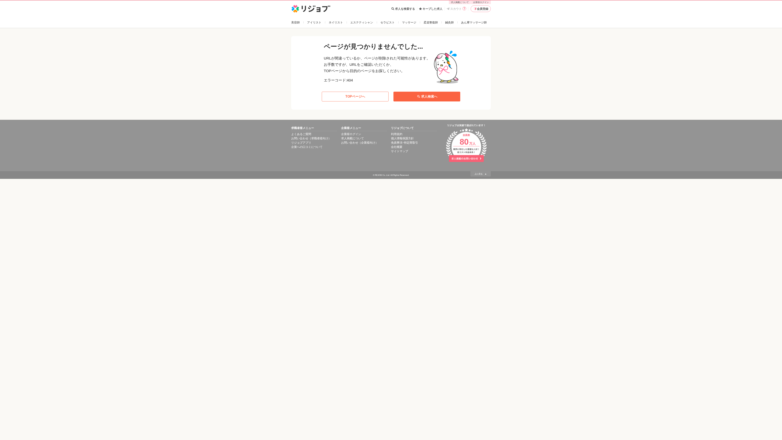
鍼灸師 (449, 22)
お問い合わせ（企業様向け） (359, 142)
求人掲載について (460, 2)
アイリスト (314, 22)
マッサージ (409, 22)
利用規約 (396, 134)
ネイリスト (336, 22)
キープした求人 (433, 8)
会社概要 (396, 146)
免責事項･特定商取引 (404, 142)
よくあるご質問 (301, 134)
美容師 (295, 22)
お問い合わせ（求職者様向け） (311, 138)
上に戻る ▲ (480, 174)
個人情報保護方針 (402, 138)
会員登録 (482, 8)
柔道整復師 (431, 22)
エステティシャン (361, 22)
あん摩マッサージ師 (474, 22)
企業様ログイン (481, 2)
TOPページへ (355, 96)
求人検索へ (429, 96)
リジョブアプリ (301, 142)
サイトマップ (399, 151)
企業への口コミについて (307, 146)
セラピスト (387, 22)
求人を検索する (405, 8)
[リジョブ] (311, 9)
